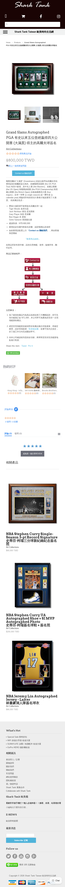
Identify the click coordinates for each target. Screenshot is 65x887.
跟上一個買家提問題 (17, 166)
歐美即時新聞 (12, 821)
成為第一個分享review (32, 453)
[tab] (8, 434)
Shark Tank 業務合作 (15, 787)
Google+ (33, 856)
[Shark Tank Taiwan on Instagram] (58, 16)
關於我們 (10, 766)
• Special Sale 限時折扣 (16, 737)
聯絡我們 (10, 770)
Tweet (24, 346)
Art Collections (13, 149)
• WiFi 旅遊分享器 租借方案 (18, 740)
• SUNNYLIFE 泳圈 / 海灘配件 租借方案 (23, 744)
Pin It (30, 346)
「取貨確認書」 (34, 329)
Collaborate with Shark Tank (18, 791)
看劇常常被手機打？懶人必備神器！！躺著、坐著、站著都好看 (33, 803)
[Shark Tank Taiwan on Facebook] (41, 16)
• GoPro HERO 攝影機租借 (18, 747)
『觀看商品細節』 (32, 239)
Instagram (27, 856)
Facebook (14, 856)
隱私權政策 (11, 780)
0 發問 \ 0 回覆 (11, 421)
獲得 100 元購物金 (27, 864)
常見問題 (10, 773)
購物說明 (10, 763)
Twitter (8, 856)
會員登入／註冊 (13, 759)
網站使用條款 (12, 777)
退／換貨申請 (12, 784)
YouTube (21, 856)
